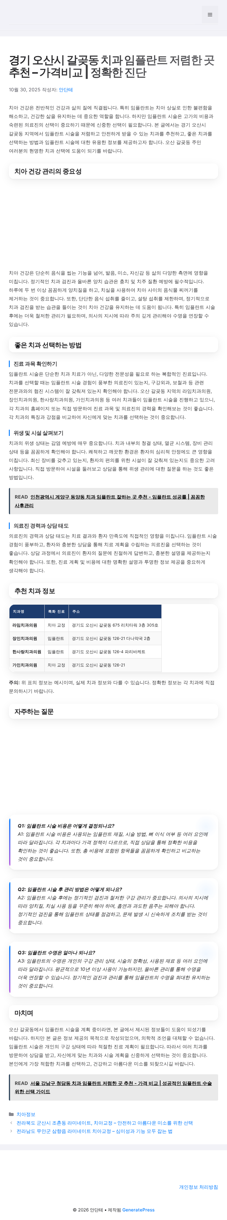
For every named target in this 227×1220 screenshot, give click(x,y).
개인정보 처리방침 (198, 1187)
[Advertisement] (113, 225)
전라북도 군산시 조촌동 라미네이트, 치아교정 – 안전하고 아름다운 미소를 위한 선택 (105, 1123)
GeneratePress (138, 1210)
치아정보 (26, 1114)
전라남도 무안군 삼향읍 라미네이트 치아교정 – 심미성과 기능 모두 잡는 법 (95, 1131)
